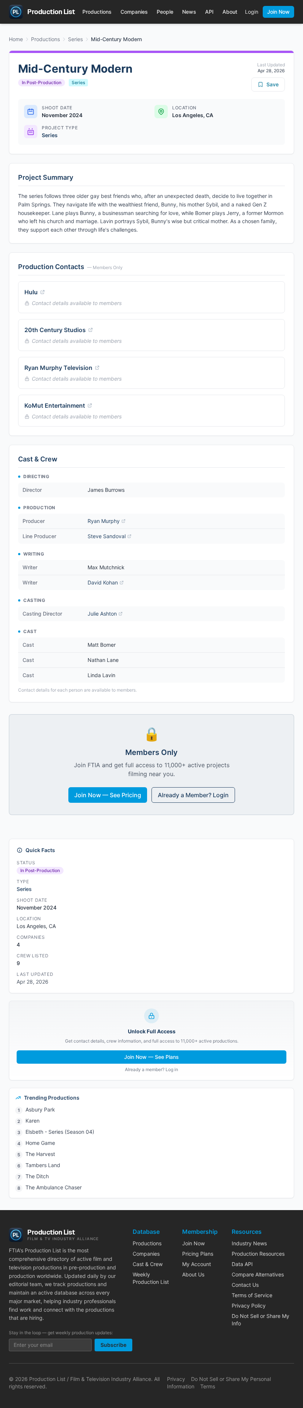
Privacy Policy (249, 1305)
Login (251, 12)
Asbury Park (40, 1109)
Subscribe (113, 1345)
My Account (196, 1264)
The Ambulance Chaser (53, 1187)
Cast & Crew (148, 1264)
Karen (32, 1120)
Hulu (31, 292)
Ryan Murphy (104, 521)
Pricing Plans (197, 1253)
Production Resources (258, 1253)
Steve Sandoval (107, 536)
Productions (97, 12)
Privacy (176, 1379)
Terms (207, 1386)
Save (272, 84)
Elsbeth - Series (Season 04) (59, 1132)
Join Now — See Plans (151, 1057)
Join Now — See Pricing (107, 795)
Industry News (249, 1243)
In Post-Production (41, 82)
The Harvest (40, 1154)
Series (75, 39)
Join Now (278, 12)
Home (16, 39)
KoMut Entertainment (54, 405)
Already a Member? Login (193, 795)
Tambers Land (42, 1165)
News (189, 12)
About (229, 12)
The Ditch (37, 1176)
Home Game (40, 1143)
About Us (193, 1274)
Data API (242, 1264)
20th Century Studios (55, 330)
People (165, 12)
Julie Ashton (102, 613)
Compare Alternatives (258, 1274)
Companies (134, 12)
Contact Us (245, 1285)
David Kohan (103, 582)
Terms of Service (252, 1295)
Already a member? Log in (151, 1069)
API (209, 12)
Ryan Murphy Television (58, 367)
